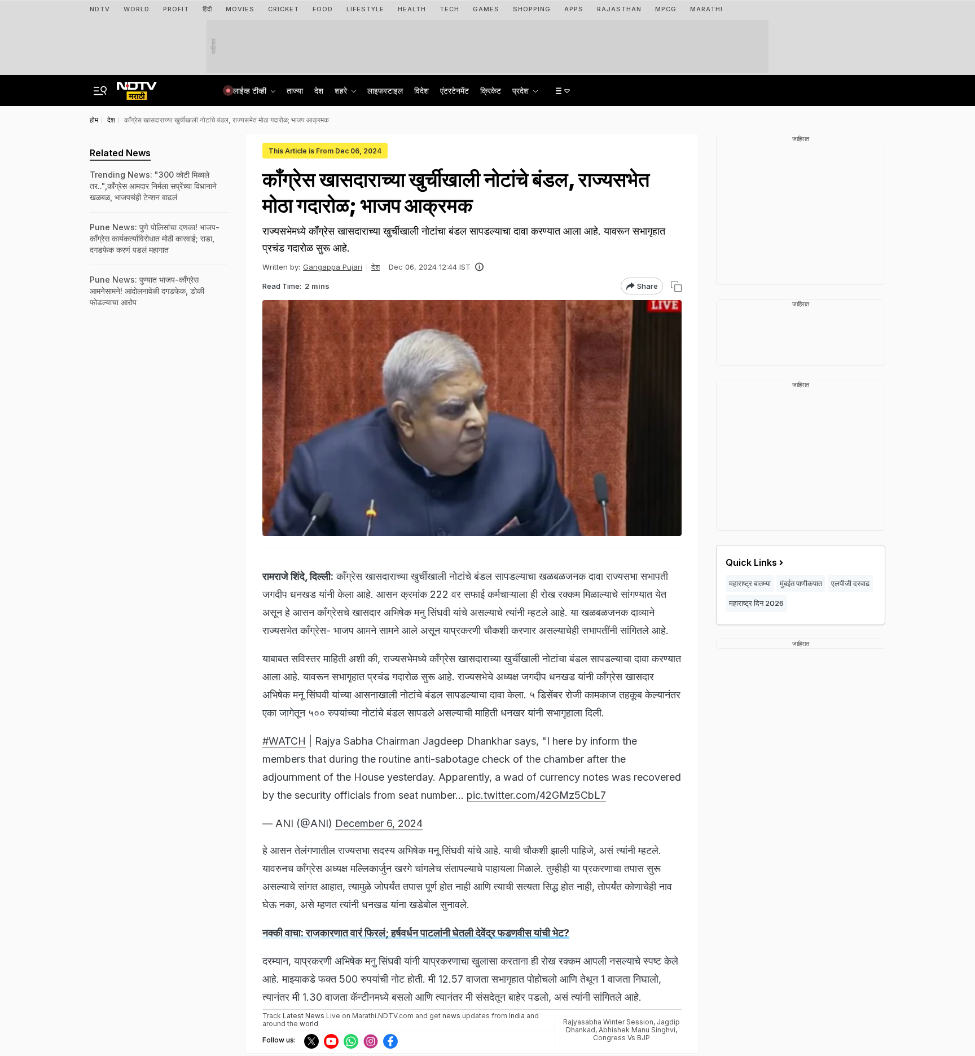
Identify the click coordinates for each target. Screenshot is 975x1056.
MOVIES (240, 9)
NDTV (100, 9)
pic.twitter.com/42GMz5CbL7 (536, 795)
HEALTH (412, 9)
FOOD (323, 9)
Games (486, 9)
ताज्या (295, 90)
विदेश (421, 90)
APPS (573, 9)
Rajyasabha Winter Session (608, 1022)
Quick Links (751, 562)
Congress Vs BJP (621, 1037)
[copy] (676, 286)
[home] (137, 87)
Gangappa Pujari (332, 266)
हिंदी (207, 9)
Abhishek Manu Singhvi (637, 1030)
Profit (176, 9)
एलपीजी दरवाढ (850, 583)
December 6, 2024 (379, 823)
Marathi (706, 9)
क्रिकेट (490, 90)
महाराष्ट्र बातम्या (750, 583)
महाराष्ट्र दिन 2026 (756, 603)
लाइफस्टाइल (385, 90)
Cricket (283, 9)
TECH (449, 9)
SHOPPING (532, 9)
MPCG (666, 9)
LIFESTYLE (365, 9)
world (309, 1023)
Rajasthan (619, 9)
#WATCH (284, 741)
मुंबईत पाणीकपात (801, 583)
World (137, 9)
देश (318, 90)
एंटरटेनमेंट (454, 90)
